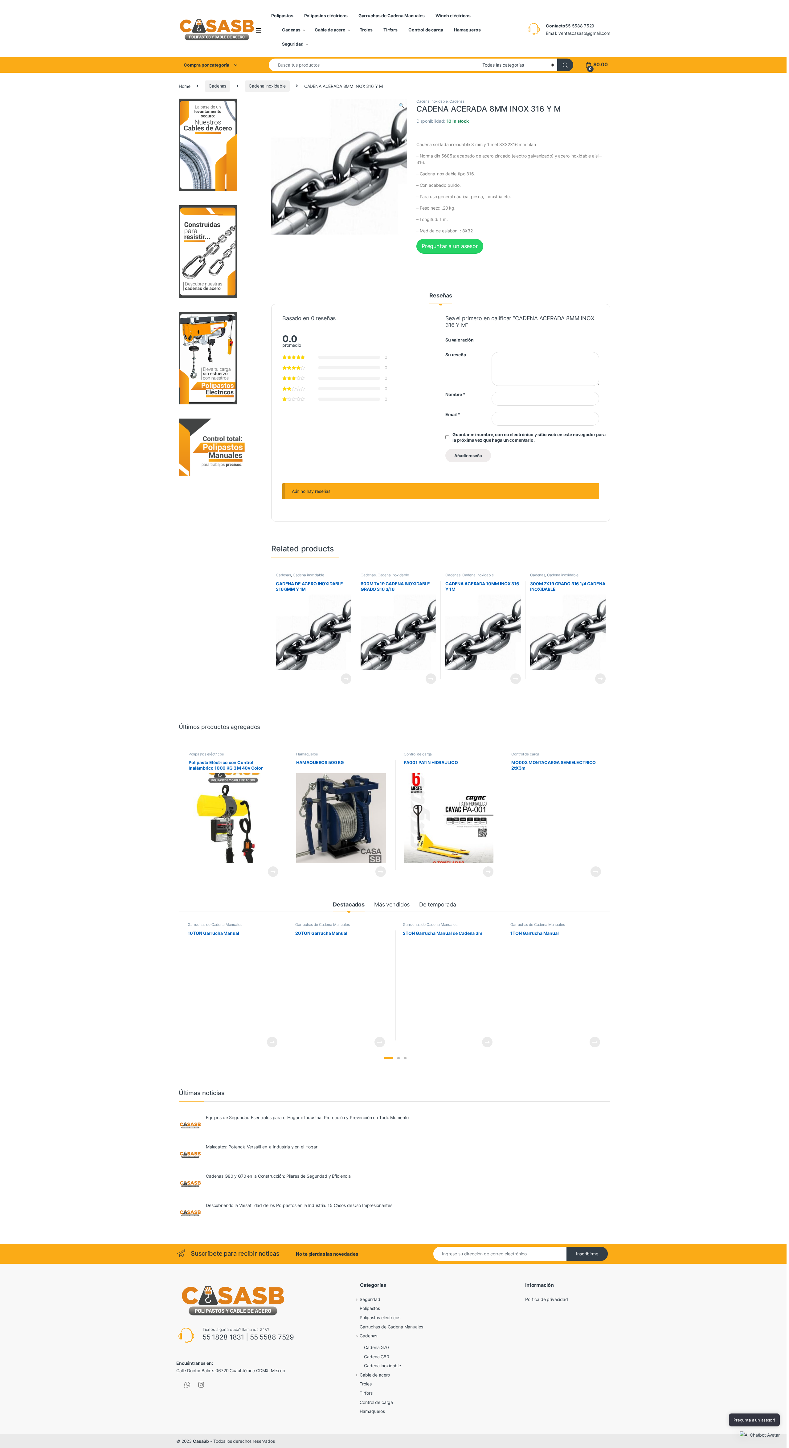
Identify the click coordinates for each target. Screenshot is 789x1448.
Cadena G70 (376, 1347)
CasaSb (201, 1441)
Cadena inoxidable (267, 85)
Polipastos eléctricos (326, 15)
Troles (366, 29)
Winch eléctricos (453, 15)
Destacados (349, 904)
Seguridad (293, 44)
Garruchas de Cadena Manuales (391, 15)
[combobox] (374, 65)
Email (452, 414)
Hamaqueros (467, 29)
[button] (388, 1058)
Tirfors (390, 29)
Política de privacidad (546, 1299)
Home (184, 85)
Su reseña (455, 354)
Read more (346, 678)
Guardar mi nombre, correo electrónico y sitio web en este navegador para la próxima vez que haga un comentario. (529, 437)
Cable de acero (330, 29)
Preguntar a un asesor (450, 246)
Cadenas (291, 29)
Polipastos (282, 15)
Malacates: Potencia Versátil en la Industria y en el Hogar (261, 1146)
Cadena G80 (376, 1356)
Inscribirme (587, 1253)
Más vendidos (392, 904)
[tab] (440, 298)
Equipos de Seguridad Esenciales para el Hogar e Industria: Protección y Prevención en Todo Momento (307, 1117)
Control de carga (425, 29)
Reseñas (440, 296)
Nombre (455, 394)
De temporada (437, 904)
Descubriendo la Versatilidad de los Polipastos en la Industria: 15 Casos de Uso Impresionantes (299, 1205)
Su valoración (459, 339)
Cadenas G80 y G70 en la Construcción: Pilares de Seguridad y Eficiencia (278, 1176)
